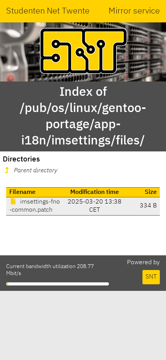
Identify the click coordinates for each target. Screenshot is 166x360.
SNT (151, 277)
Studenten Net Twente (48, 11)
